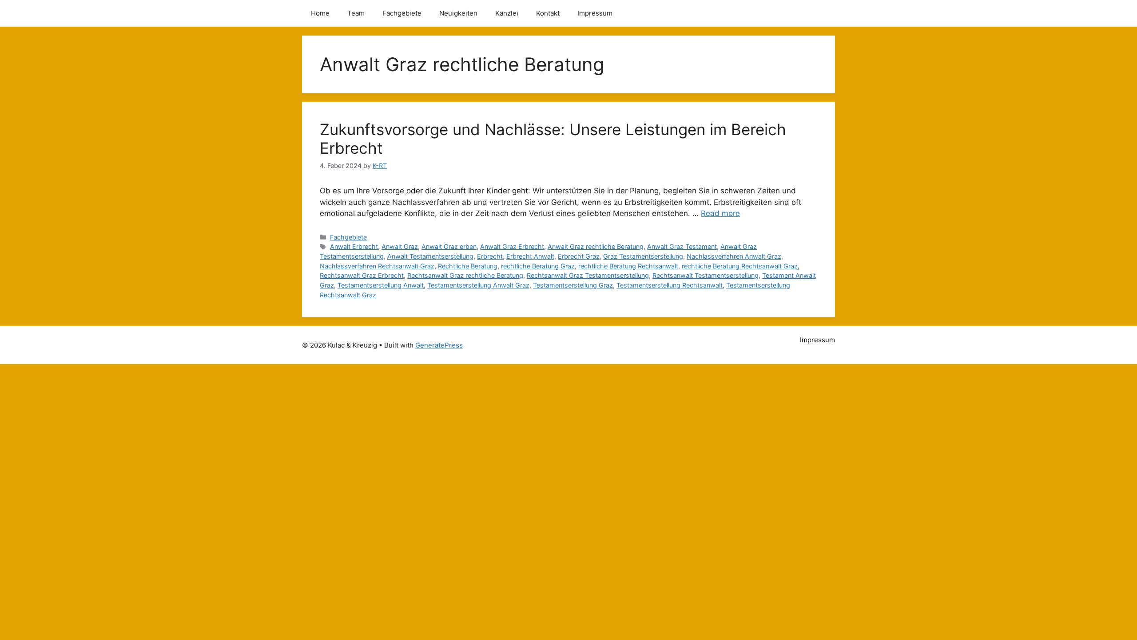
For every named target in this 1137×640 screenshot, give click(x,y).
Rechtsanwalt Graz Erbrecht (362, 275)
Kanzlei (506, 13)
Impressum (594, 13)
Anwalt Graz (400, 246)
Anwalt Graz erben (449, 246)
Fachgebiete (401, 13)
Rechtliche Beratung (467, 266)
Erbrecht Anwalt (530, 256)
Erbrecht (490, 256)
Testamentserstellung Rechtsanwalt (669, 285)
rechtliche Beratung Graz (538, 266)
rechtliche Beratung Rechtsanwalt (628, 266)
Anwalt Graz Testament (682, 246)
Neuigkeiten (458, 13)
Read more (720, 213)
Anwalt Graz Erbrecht (512, 246)
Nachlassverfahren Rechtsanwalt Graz (377, 266)
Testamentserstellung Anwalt (381, 285)
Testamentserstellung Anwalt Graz (478, 285)
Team (356, 13)
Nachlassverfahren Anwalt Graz (734, 256)
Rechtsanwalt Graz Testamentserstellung (588, 275)
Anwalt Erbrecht (354, 246)
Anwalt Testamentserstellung (430, 256)
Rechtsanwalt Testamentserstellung (705, 275)
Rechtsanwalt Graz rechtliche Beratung (465, 275)
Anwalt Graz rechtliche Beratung (596, 246)
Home (320, 13)
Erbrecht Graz (579, 256)
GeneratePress (439, 345)
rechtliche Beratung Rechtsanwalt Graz (740, 266)
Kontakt (548, 13)
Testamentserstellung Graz (573, 285)
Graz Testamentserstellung (643, 256)
